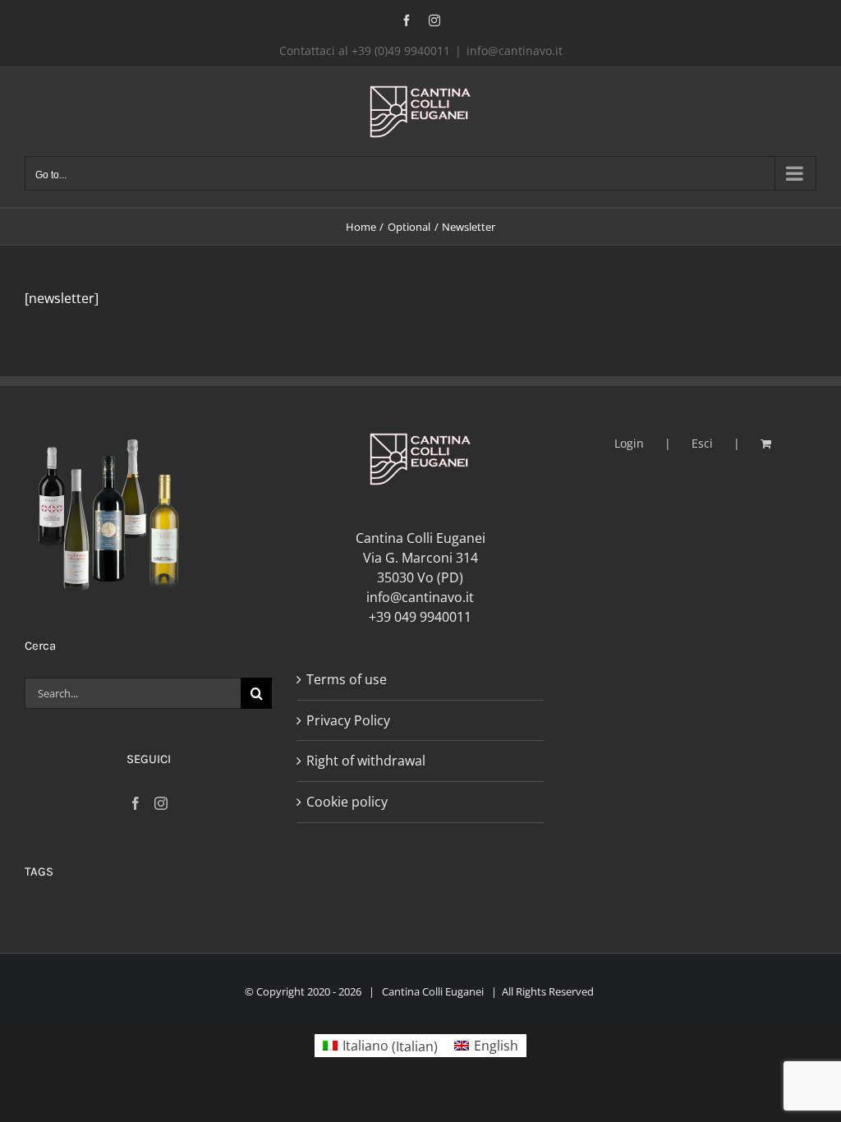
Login (629, 443)
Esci (702, 443)
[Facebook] (135, 803)
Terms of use (346, 679)
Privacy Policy (348, 720)
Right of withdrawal (365, 761)
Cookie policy (347, 802)
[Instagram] (161, 803)
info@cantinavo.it (514, 50)
